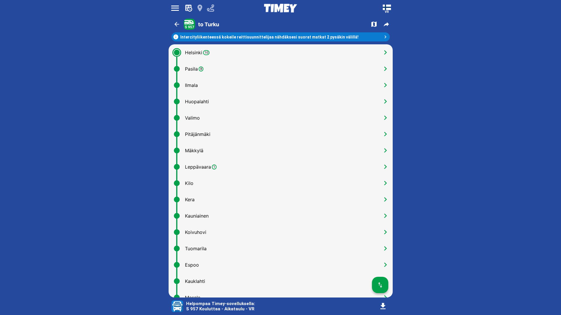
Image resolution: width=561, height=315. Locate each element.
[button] (177, 24)
